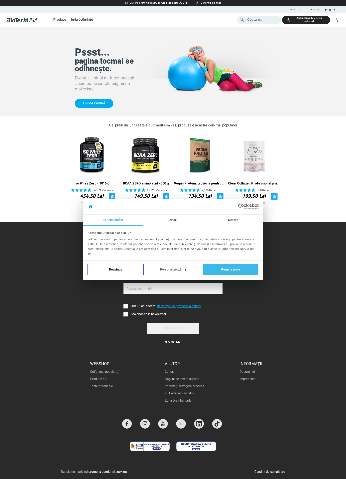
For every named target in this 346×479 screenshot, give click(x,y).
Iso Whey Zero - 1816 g (91, 183)
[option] (92, 170)
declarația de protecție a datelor (179, 306)
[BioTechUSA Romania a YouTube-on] (163, 427)
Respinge (115, 269)
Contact (170, 372)
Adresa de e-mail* (139, 289)
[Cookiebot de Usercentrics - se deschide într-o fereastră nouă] (241, 207)
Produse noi (98, 379)
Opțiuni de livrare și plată (182, 379)
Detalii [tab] (173, 219)
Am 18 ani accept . (166, 306)
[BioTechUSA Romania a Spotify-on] (181, 427)
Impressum (247, 379)
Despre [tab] (233, 219)
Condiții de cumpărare (269, 472)
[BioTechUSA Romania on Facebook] (127, 427)
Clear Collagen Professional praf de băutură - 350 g (267, 183)
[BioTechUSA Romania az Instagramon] (145, 427)
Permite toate (230, 269)
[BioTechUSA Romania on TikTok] (217, 427)
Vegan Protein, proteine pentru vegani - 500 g (208, 183)
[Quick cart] (112, 196)
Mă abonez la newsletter (148, 314)
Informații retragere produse (184, 386)
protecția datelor (100, 472)
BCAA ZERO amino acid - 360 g (146, 183)
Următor (275, 170)
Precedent (70, 170)
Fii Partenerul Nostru (179, 393)
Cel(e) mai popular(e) (104, 372)
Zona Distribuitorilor (179, 400)
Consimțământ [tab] (113, 219)
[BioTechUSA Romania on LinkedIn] (199, 427)
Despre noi (247, 372)
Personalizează (170, 269)
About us (295, 10)
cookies (121, 472)
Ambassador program (322, 10)
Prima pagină (94, 103)
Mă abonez (173, 328)
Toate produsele (101, 386)
